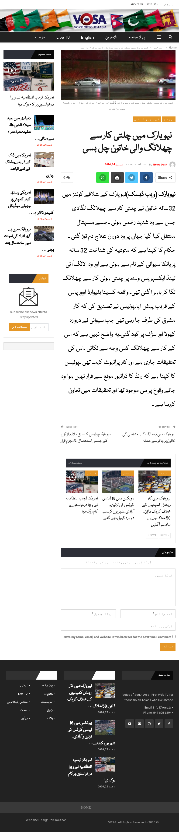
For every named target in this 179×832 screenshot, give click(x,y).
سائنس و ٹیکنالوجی (17, 702)
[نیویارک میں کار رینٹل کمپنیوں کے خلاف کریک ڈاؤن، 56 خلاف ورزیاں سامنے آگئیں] (154, 481)
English (87, 37)
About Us (136, 4)
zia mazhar (58, 820)
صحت (24, 710)
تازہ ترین (111, 37)
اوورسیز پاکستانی (146, 119)
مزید (41, 37)
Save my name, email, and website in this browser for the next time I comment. (117, 637)
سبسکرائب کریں (19, 327)
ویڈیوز (24, 718)
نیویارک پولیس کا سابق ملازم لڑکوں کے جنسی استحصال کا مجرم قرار (86, 437)
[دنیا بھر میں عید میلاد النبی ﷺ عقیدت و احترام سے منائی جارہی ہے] (44, 122)
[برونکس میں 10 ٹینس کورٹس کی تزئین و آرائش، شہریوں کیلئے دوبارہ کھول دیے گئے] (118, 481)
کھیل (50, 710)
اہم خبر (168, 119)
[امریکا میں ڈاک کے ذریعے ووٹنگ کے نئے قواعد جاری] (44, 159)
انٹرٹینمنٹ (47, 702)
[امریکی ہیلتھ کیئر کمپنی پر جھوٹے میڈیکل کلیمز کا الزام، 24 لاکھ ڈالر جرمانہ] (44, 196)
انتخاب (164, 473)
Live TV (63, 37)
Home (86, 807)
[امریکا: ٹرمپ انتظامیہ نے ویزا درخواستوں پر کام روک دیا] (82, 481)
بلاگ (50, 718)
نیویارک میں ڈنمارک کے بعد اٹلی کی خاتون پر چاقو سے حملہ (149, 437)
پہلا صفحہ (137, 37)
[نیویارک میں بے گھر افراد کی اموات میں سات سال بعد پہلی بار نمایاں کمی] (44, 233)
